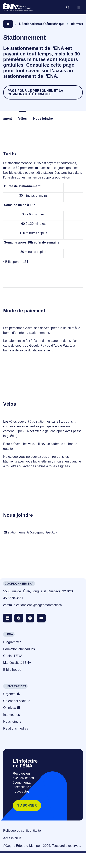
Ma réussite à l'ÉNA (17, 662)
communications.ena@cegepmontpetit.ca (32, 605)
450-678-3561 (13, 598)
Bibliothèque (12, 669)
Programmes (12, 642)
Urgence (9, 694)
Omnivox (10, 707)
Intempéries (11, 714)
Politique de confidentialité (22, 830)
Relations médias (15, 728)
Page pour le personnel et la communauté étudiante (35, 92)
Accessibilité (12, 838)
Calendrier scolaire (16, 701)
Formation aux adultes (19, 649)
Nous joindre (43, 118)
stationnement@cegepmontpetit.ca (32, 532)
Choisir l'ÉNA (12, 656)
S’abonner (27, 805)
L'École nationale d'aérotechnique (41, 24)
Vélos (22, 118)
